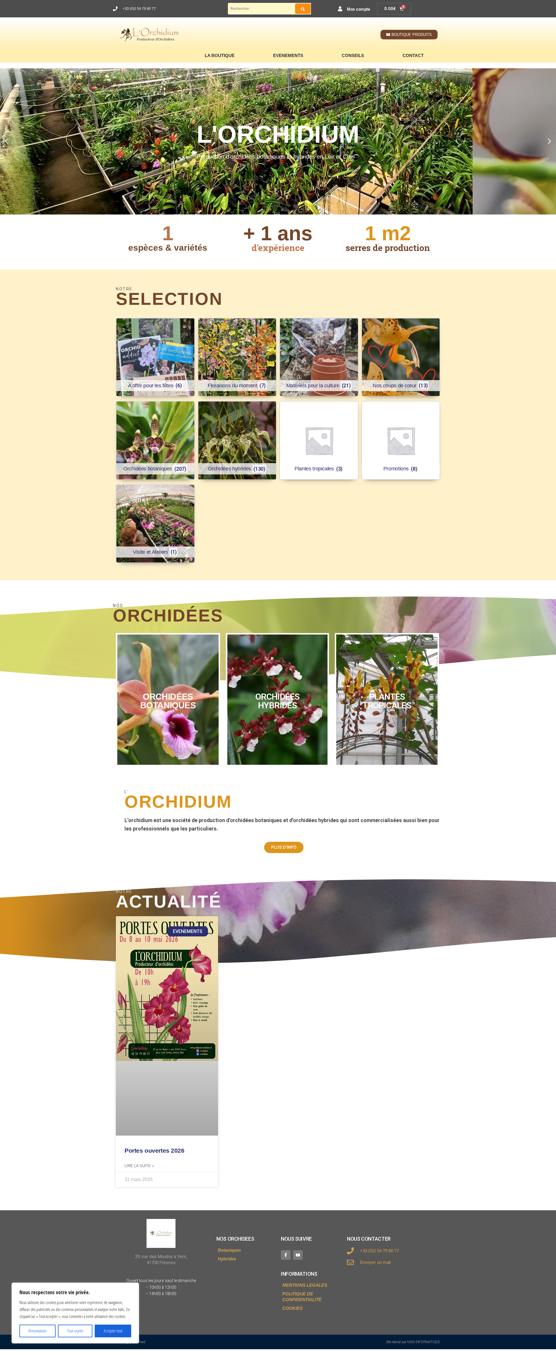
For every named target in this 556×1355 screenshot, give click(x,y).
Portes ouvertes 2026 (154, 1150)
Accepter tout (113, 1331)
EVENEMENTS (288, 55)
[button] (6, 141)
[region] (75, 1313)
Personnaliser (37, 1331)
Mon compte (358, 9)
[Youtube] (298, 1255)
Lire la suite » (139, 1166)
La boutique (220, 55)
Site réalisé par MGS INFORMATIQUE (413, 1342)
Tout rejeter (75, 1331)
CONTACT (413, 55)
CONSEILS (353, 55)
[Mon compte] (340, 8)
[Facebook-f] (285, 1255)
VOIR (168, 699)
